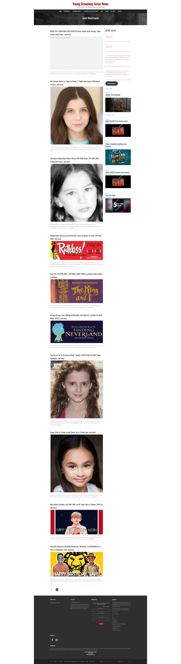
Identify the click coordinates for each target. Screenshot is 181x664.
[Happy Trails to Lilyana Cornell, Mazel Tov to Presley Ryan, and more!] (76, 463)
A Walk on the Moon (116, 630)
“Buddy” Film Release (112, 95)
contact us (83, 649)
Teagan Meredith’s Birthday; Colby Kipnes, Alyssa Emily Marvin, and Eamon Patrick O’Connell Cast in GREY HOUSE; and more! (117, 72)
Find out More (108, 97)
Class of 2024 (109, 46)
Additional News (111, 83)
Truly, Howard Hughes (116, 626)
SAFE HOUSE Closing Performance (117, 172)
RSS (87, 661)
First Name (100, 612)
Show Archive (92, 661)
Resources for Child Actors (91, 11)
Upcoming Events (77, 11)
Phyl (113, 617)
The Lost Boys (115, 613)
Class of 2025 (109, 36)
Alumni (106, 11)
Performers (67, 11)
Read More (93, 73)
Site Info (113, 11)
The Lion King (114, 611)
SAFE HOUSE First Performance (116, 121)
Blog (102, 11)
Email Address (100, 608)
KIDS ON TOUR (55, 603)
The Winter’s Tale (115, 628)
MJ (112, 615)
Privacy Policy (81, 661)
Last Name (100, 617)
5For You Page (110, 195)
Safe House (114, 619)
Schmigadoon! (115, 622)
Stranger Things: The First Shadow (119, 624)
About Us (55, 661)
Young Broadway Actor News (90, 3)
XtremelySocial (127, 661)
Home (60, 11)
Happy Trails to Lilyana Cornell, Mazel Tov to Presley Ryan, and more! (73, 432)
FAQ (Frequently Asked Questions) (71, 661)
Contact (120, 11)
